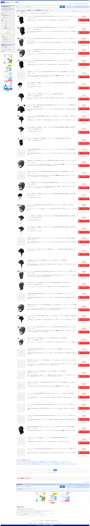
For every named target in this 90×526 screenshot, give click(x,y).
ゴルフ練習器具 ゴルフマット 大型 (44, 461)
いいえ (42, 478)
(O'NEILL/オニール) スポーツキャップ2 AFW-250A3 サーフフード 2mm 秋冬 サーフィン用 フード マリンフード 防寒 (51, 360)
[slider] (2, 28)
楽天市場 (5, 37)
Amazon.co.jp (6, 39)
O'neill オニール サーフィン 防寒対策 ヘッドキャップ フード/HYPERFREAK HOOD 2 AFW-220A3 (47, 437)
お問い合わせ (59, 523)
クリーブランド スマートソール (64, 461)
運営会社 (30, 523)
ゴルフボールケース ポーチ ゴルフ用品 (24, 461)
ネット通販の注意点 (24, 514)
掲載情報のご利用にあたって (22, 509)
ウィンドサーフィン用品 (5, 49)
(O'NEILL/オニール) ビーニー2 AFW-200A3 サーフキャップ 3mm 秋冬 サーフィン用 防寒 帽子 (46, 371)
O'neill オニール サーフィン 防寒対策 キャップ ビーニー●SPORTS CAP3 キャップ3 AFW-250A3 (47, 337)
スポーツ (5, 17)
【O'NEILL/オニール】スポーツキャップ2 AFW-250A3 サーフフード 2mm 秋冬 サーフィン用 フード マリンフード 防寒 (51, 304)
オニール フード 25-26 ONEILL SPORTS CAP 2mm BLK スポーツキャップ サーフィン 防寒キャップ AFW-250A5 (50, 49)
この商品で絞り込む (84, 45)
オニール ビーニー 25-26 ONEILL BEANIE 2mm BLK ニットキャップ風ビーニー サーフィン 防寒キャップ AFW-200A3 (51, 116)
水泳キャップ (3, 51)
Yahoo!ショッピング (7, 41)
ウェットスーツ (6, 10)
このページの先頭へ (85, 482)
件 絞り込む (8, 32)
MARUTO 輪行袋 (55, 461)
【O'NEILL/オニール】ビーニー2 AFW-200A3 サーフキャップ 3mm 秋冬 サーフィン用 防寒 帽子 (47, 260)
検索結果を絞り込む (70, 6)
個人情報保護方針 (41, 523)
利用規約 (34, 523)
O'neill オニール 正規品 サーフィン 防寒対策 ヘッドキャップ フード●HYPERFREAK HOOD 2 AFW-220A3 (49, 138)
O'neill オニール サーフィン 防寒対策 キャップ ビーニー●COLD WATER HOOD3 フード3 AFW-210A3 (48, 282)
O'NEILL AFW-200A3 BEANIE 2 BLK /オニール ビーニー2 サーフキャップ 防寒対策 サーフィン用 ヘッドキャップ (50, 293)
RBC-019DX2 (34, 461)
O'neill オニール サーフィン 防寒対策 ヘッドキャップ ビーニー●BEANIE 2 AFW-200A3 (45, 93)
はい (35, 478)
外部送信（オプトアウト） (50, 523)
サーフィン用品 (4, 47)
